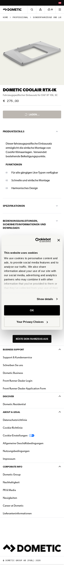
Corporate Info (12, 466)
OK (32, 310)
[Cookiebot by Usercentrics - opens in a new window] (37, 240)
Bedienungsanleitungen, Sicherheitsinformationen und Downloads (24, 224)
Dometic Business (24, 373)
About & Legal (11, 412)
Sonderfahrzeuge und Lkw (47, 17)
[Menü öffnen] (59, 9)
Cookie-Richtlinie (13, 427)
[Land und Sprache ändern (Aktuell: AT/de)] (59, 3)
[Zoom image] (32, 53)
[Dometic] (12, 9)
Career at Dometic (24, 505)
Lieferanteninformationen (17, 513)
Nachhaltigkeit (11, 482)
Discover (8, 396)
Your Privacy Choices (30, 321)
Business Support (13, 349)
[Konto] (40, 9)
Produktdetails (13, 131)
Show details (45, 299)
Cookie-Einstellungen (15, 435)
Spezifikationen (14, 205)
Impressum (9, 458)
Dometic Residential (25, 404)
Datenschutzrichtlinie (15, 420)
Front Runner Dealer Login (17, 380)
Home (5, 17)
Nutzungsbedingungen (16, 451)
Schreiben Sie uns (13, 365)
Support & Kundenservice (17, 357)
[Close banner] (58, 240)
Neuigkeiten (21, 497)
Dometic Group (23, 474)
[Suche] (32, 9)
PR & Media (20, 490)
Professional (20, 17)
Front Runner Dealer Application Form (24, 388)
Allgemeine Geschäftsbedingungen (23, 443)
